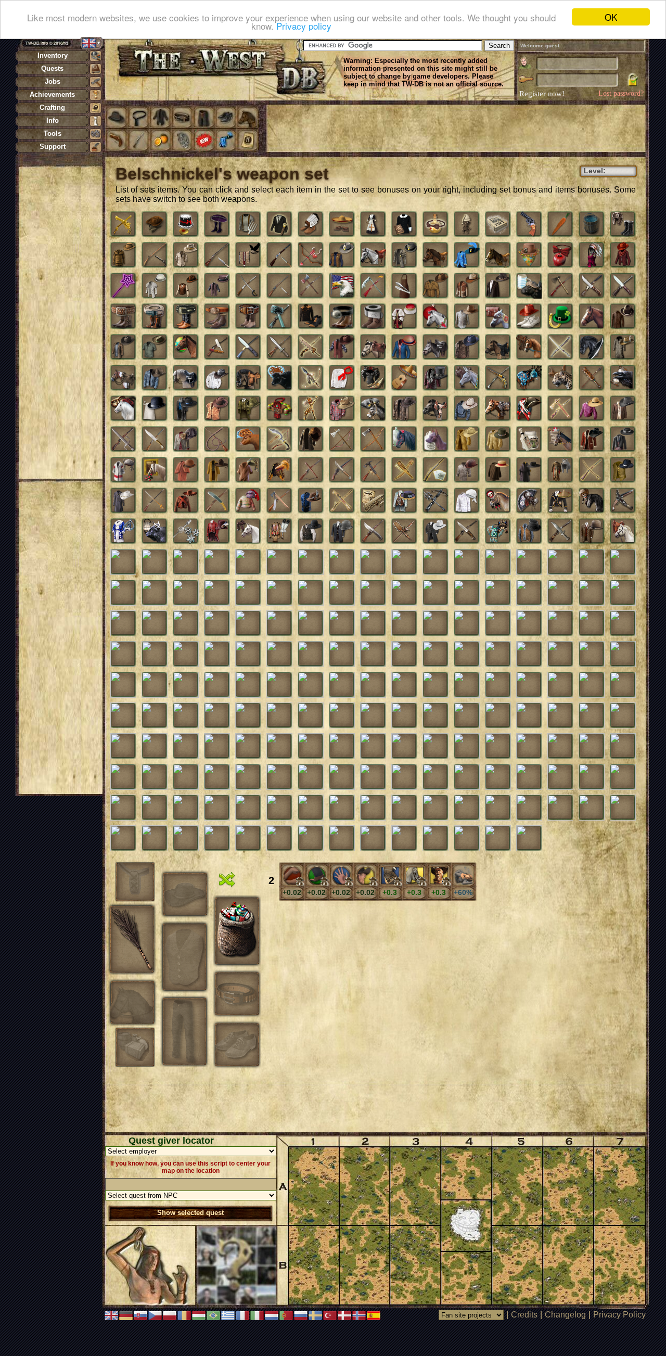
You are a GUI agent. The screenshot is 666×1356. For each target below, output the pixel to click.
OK (611, 16)
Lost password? (621, 93)
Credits (524, 1314)
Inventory (52, 55)
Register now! (542, 93)
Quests (52, 68)
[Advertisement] (60, 323)
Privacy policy (303, 26)
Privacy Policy (619, 1314)
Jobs (52, 81)
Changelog (565, 1314)
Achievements (52, 94)
